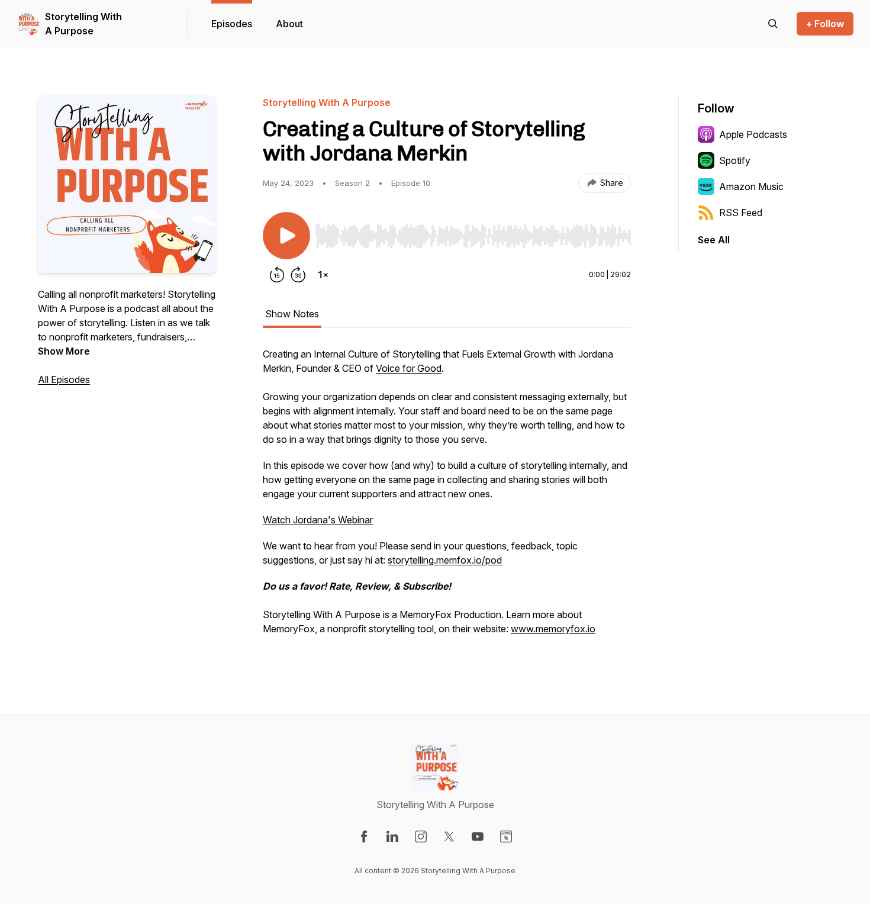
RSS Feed (740, 212)
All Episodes (64, 379)
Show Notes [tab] (292, 314)
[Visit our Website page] (506, 836)
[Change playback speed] (323, 274)
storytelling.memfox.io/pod (445, 560)
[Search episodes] (773, 24)
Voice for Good (409, 368)
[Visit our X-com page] (449, 836)
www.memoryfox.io (553, 629)
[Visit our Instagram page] (421, 836)
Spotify (734, 160)
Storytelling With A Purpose (83, 24)
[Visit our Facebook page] (364, 836)
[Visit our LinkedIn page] (392, 836)
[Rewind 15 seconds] (277, 274)
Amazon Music (751, 186)
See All (714, 240)
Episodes (231, 24)
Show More (64, 351)
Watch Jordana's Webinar (318, 520)
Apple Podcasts (753, 134)
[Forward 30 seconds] (298, 274)
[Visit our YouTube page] (478, 836)
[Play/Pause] (286, 235)
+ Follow (825, 24)
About (289, 24)
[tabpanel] (447, 497)
